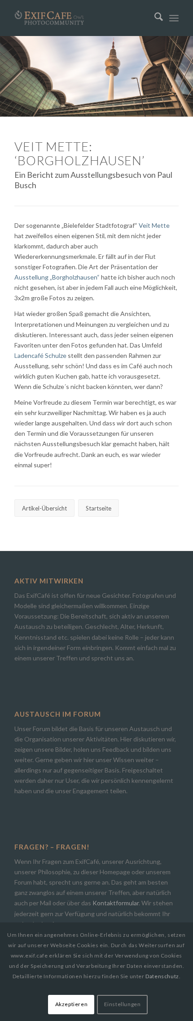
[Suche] (154, 18)
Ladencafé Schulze (40, 355)
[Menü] (174, 18)
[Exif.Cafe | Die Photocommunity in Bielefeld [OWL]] (79, 18)
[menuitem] (154, 18)
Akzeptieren (71, 1004)
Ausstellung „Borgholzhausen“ (57, 277)
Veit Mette (154, 225)
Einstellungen (122, 1004)
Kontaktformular (115, 903)
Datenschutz (162, 976)
